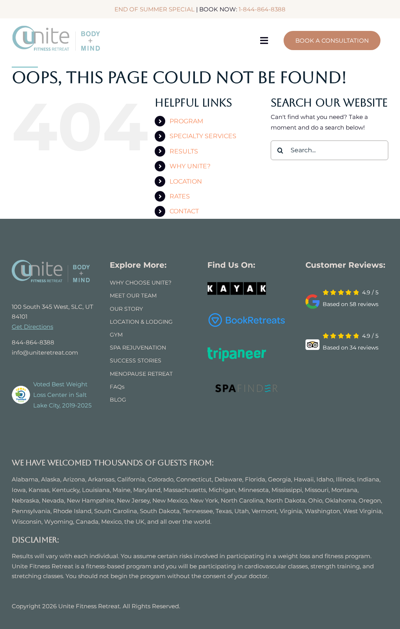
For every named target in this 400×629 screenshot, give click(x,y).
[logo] (57, 28)
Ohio (315, 500)
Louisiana (96, 490)
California (131, 479)
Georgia (279, 479)
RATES (180, 196)
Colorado (160, 479)
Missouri (317, 490)
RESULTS (184, 151)
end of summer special (154, 9)
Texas (224, 511)
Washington (322, 511)
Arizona (74, 479)
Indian (366, 479)
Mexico (111, 521)
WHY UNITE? (190, 166)
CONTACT (184, 211)
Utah (241, 511)
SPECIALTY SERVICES (203, 136)
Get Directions (32, 326)
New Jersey (133, 500)
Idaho (324, 479)
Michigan (222, 490)
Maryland (147, 490)
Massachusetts (184, 490)
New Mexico (170, 500)
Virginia (291, 511)
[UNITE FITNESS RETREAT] (51, 263)
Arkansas (101, 479)
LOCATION (186, 181)
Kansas (39, 490)
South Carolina (115, 511)
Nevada (53, 500)
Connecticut (194, 479)
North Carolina (242, 500)
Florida (255, 479)
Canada (87, 521)
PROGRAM (186, 121)
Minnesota (253, 490)
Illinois (345, 479)
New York (204, 500)
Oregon (370, 500)
